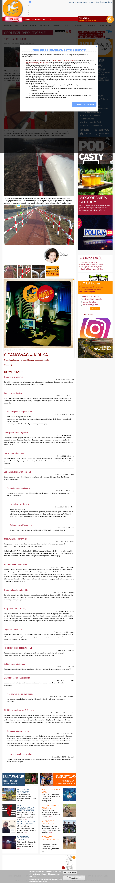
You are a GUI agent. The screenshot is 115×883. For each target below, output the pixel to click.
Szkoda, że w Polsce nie (21, 525)
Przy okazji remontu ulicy (15, 608)
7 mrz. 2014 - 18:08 (59, 757)
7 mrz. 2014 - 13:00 (64, 650)
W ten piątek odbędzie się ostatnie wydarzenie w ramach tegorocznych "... (26, 844)
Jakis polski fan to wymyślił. (16, 432)
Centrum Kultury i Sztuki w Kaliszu (63, 60)
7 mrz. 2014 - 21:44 (64, 435)
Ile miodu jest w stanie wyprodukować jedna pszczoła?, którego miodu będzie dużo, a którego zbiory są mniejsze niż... (95, 207)
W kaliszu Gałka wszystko (15, 564)
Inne (85, 314)
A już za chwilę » (15, 349)
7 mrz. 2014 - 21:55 (59, 396)
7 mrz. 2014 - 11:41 (64, 667)
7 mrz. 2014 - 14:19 (61, 632)
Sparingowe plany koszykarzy (91, 267)
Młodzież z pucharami (48, 822)
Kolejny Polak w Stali (51, 790)
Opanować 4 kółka (26, 354)
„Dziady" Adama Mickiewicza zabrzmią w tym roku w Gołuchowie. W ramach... (26, 829)
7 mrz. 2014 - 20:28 (63, 491)
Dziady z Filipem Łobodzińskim (26, 822)
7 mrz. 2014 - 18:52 (62, 474)
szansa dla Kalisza (89, 302)
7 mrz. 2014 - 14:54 (61, 611)
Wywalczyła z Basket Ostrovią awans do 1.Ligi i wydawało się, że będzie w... (51, 847)
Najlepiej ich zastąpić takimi (19, 412)
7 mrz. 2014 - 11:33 (62, 680)
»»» (26, 801)
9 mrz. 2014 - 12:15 (62, 414)
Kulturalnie (13, 776)
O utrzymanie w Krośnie (51, 806)
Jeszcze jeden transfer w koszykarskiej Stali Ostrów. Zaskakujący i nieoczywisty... (51, 797)
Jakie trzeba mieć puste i (15, 664)
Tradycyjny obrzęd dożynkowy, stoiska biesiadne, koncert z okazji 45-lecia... (26, 797)
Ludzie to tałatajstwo (13, 393)
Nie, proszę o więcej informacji (74, 877)
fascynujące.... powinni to (15, 539)
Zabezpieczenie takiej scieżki (17, 678)
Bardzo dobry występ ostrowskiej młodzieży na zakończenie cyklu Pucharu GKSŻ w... (51, 829)
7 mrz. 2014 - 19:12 (62, 734)
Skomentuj (8, 365)
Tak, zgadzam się (70, 872)
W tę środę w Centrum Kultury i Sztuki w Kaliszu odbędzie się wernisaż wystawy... (26, 815)
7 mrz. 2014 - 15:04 (59, 593)
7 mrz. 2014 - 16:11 (57, 567)
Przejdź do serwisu (84, 104)
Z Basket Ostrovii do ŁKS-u (51, 839)
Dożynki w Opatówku (23, 790)
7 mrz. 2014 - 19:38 (64, 456)
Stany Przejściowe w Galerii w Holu (25, 807)
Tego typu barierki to (13, 629)
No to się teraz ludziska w (18, 488)
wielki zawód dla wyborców (92, 299)
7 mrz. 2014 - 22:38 (63, 528)
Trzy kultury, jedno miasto (10, 782)
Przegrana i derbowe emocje (65, 782)
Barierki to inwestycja (13, 377)
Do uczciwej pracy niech (18, 731)
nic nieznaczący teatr (90, 305)
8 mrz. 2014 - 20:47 (62, 507)
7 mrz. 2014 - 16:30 (61, 541)
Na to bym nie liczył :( (19, 504)
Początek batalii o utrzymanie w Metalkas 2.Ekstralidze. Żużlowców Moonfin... (51, 813)
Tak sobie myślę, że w (14, 453)
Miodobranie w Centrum (93, 199)
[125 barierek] (11, 277)
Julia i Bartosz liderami (89, 262)
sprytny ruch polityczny (91, 296)
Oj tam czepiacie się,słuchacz (20, 754)
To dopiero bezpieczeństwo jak (18, 648)
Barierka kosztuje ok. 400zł (16, 590)
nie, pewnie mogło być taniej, (20, 694)
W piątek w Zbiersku (23, 838)
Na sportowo (65, 776)
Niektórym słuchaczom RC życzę (19, 710)
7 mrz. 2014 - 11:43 (55, 697)
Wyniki (90, 314)
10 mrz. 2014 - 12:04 (62, 380)
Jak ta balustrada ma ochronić (17, 472)
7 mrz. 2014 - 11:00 (58, 713)
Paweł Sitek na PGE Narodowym (92, 264)
